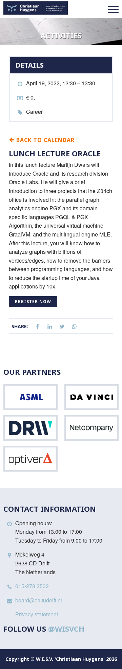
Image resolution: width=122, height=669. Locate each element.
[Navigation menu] (113, 9)
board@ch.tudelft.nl (38, 600)
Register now (33, 301)
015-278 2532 (32, 586)
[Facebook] (37, 327)
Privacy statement (36, 614)
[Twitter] (62, 327)
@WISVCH (66, 628)
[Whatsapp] (74, 327)
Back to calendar (45, 140)
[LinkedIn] (50, 327)
